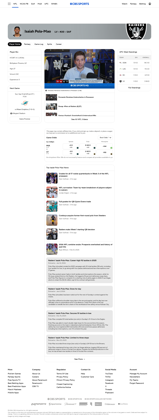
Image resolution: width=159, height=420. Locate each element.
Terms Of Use (62, 374)
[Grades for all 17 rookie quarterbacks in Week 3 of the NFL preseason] (52, 178)
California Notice (64, 387)
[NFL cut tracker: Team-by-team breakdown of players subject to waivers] (52, 192)
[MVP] (98, 403)
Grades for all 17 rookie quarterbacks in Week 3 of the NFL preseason (84, 175)
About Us (36, 374)
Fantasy (27, 44)
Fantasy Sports (14, 377)
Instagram (109, 380)
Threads (108, 389)
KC (124, 75)
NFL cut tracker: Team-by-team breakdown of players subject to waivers (85, 188)
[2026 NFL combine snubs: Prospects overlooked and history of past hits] (52, 249)
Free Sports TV (14, 380)
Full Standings (134, 88)
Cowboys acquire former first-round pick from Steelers (82, 215)
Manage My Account (138, 374)
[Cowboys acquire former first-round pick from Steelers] (52, 220)
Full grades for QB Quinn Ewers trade (75, 201)
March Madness (14, 389)
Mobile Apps (13, 392)
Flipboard (109, 392)
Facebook (109, 383)
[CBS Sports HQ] (75, 399)
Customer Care (87, 377)
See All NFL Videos (79, 119)
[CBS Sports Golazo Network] (98, 399)
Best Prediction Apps (17, 386)
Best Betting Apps (15, 383)
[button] (48, 85)
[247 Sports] (38, 403)
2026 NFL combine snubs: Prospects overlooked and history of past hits (85, 245)
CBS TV (35, 386)
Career (59, 44)
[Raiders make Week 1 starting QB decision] (52, 234)
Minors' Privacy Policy (66, 380)
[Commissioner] (85, 403)
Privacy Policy (62, 377)
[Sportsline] (55, 404)
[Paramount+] (70, 403)
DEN (124, 63)
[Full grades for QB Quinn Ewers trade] (52, 206)
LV (124, 81)
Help (83, 374)
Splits (49, 44)
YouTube (109, 374)
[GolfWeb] (123, 404)
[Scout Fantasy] (110, 404)
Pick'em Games (14, 374)
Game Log (38, 44)
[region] (79, 69)
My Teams (134, 380)
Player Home (14, 44)
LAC (124, 69)
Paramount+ (37, 383)
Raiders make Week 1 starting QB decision (77, 229)
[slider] (79, 81)
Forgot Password (137, 383)
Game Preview (24, 119)
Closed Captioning (64, 384)
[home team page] (24, 103)
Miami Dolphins (22, 109)
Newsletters (135, 377)
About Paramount (39, 380)
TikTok (108, 377)
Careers (35, 377)
